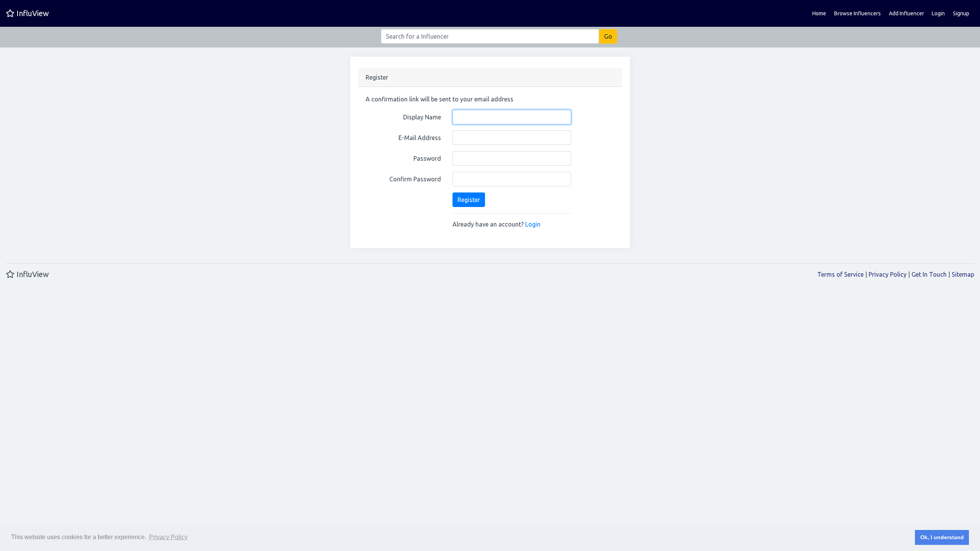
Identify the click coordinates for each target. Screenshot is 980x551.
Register (468, 199)
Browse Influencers (857, 13)
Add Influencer (906, 13)
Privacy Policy (887, 274)
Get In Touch (929, 274)
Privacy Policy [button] (168, 537)
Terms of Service (840, 274)
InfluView (32, 13)
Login (938, 13)
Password (427, 158)
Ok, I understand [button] (942, 537)
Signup (961, 13)
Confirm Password (415, 179)
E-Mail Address (420, 137)
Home (819, 13)
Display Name (422, 117)
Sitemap (963, 274)
